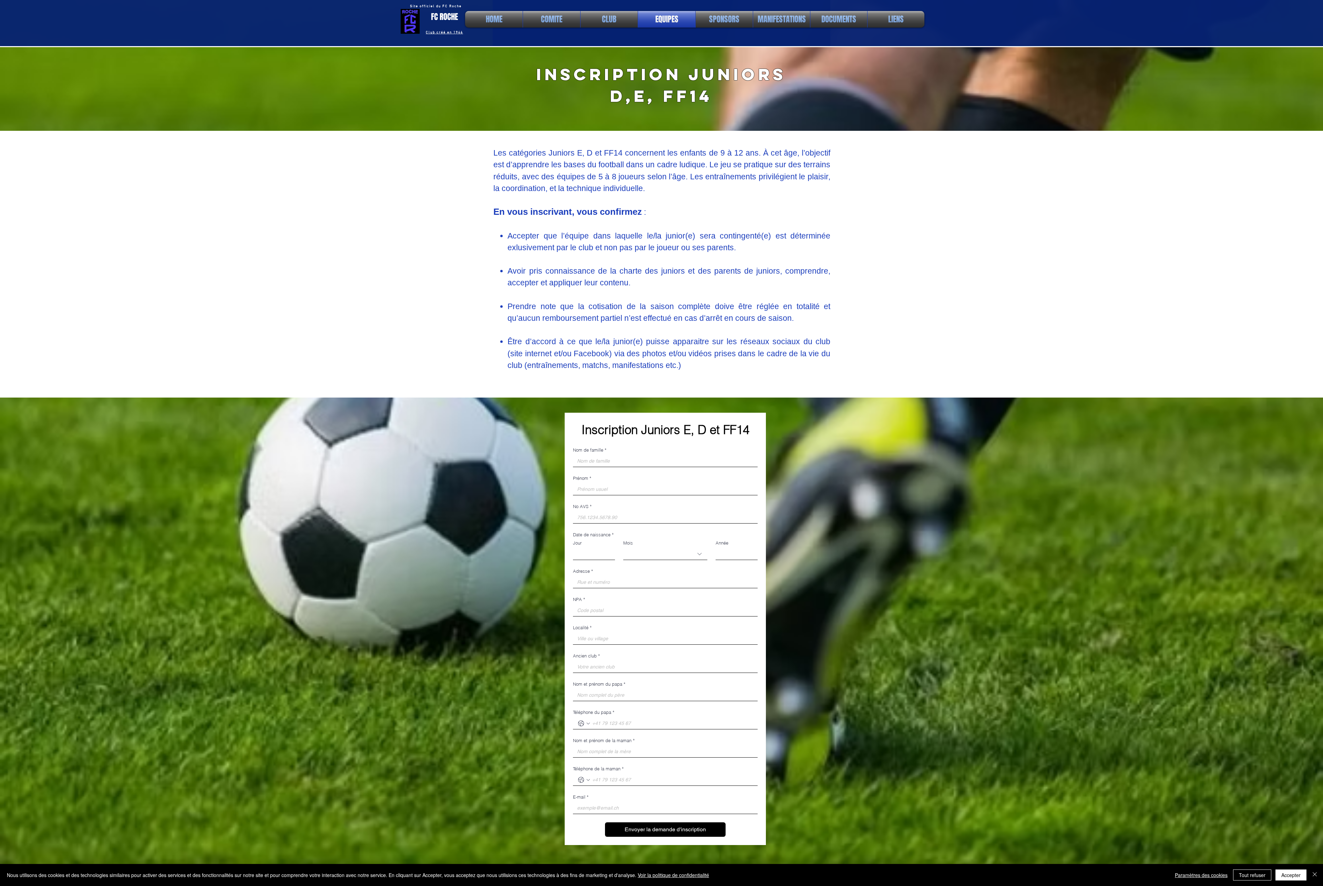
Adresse (583, 571)
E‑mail (580, 797)
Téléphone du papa (593, 712)
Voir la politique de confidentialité (673, 875)
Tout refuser (1252, 875)
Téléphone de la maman (598, 768)
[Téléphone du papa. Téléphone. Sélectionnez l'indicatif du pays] (584, 723)
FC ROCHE (444, 17)
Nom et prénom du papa (599, 684)
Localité (582, 627)
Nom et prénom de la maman (604, 740)
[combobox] (665, 554)
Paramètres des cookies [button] (1201, 875)
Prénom (582, 478)
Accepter (1291, 875)
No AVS (582, 506)
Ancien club (586, 655)
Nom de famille (589, 450)
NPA (579, 599)
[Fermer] (1315, 874)
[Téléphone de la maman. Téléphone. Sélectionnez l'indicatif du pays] (584, 780)
